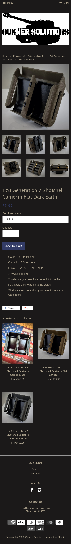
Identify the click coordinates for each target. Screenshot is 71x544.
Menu (9, 2)
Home (5, 56)
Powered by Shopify (55, 537)
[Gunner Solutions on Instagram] (39, 490)
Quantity (7, 227)
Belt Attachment (11, 213)
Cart (66, 2)
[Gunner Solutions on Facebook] (32, 490)
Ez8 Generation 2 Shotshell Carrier (29, 56)
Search (35, 469)
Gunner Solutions (34, 537)
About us (35, 473)
